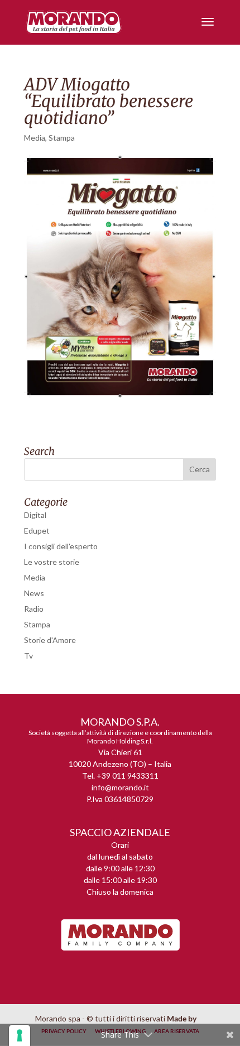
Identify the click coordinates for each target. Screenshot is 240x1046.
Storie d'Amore (50, 640)
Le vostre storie (51, 562)
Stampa (62, 137)
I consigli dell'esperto (61, 546)
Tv (28, 655)
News (34, 593)
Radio (34, 608)
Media (34, 137)
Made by (182, 1018)
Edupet (37, 530)
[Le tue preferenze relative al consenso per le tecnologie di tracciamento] (19, 1035)
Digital (35, 515)
